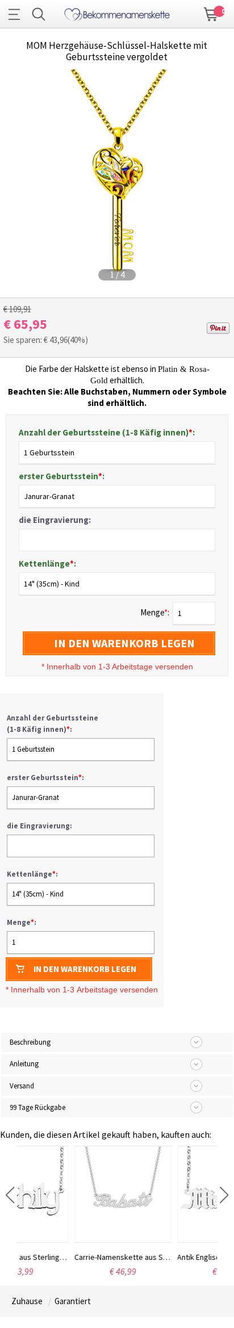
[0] (211, 13)
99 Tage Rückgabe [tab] (37, 1107)
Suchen (38, 14)
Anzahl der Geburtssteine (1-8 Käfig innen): (107, 432)
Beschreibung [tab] (30, 1042)
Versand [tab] (22, 1086)
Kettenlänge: (47, 563)
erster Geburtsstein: (62, 476)
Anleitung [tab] (24, 1064)
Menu (17, 14)
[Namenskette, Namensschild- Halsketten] (116, 13)
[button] (10, 1195)
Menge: (21, 922)
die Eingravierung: (55, 519)
